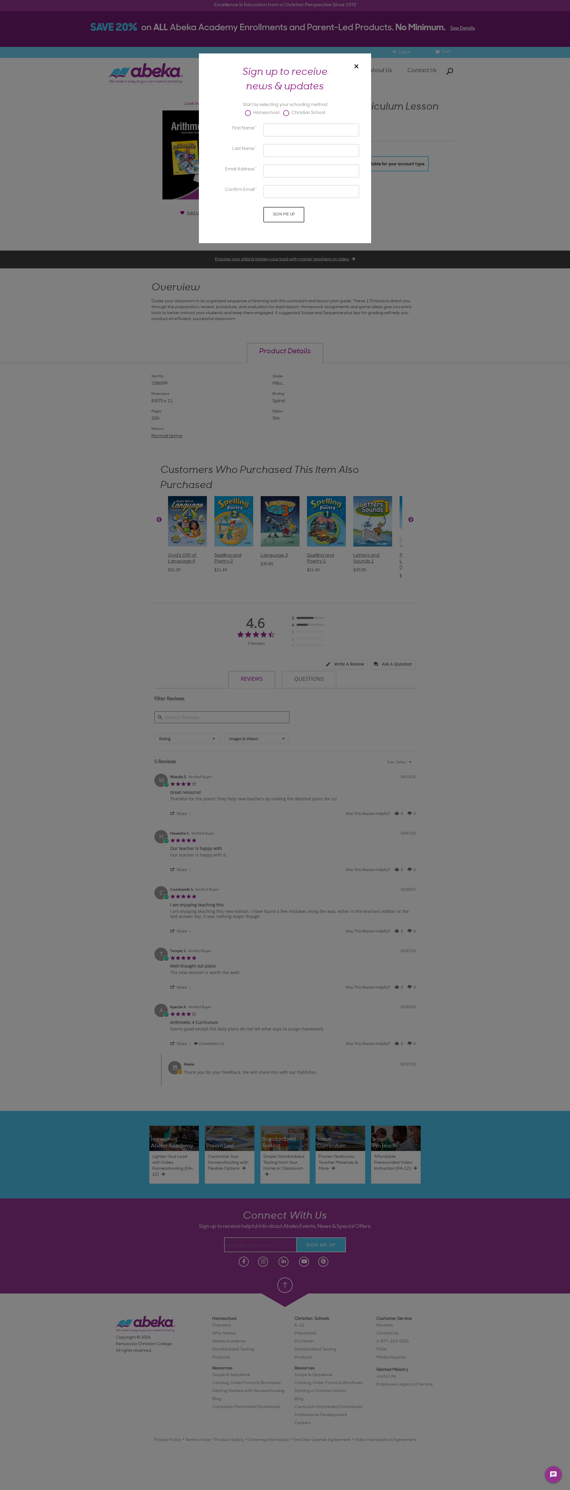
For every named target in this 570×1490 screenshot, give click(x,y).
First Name (243, 128)
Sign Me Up (284, 214)
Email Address (239, 169)
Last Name (243, 149)
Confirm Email (239, 190)
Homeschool (265, 113)
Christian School (308, 113)
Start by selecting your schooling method (285, 105)
